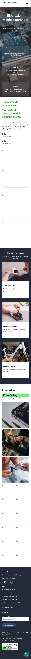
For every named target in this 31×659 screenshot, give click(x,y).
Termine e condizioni (10, 603)
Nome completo (6, 616)
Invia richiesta (9, 625)
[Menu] (27, 3)
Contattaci (15, 37)
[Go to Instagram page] (11, 582)
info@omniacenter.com (8, 589)
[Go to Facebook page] (5, 582)
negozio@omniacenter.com (10, 593)
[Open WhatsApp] (26, 654)
